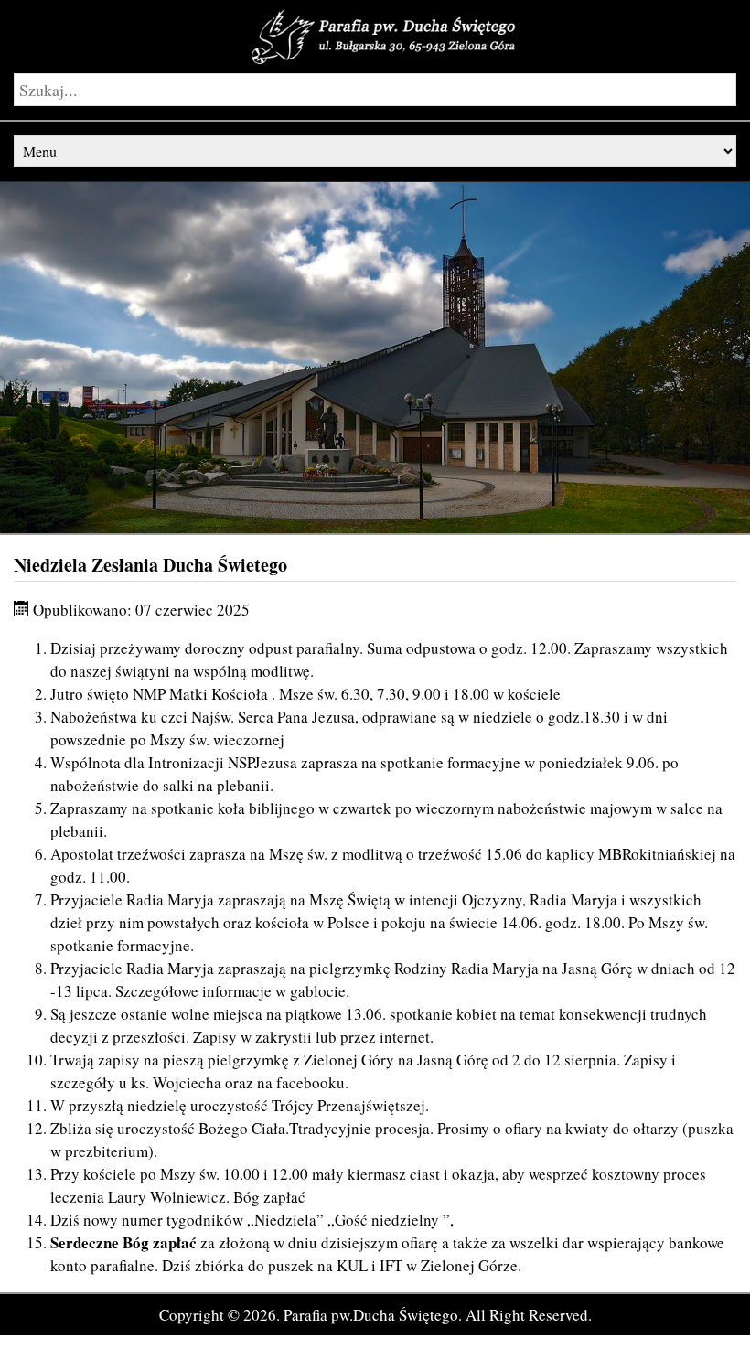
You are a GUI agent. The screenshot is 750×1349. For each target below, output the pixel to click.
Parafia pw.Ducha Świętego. (373, 1314)
